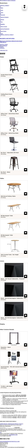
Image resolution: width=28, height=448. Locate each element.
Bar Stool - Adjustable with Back (10, 152)
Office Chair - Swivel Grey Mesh (9, 133)
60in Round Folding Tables (8, 196)
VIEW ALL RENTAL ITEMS (7, 34)
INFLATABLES (3, 0)
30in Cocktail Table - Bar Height (10, 254)
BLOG (12, 423)
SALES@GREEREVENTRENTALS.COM (9, 441)
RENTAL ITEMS (4, 44)
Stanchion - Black (6, 347)
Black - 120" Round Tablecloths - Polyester (13, 278)
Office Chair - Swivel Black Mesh (10, 113)
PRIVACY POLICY (18, 423)
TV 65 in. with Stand (6, 386)
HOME (1, 423)
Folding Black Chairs (6, 94)
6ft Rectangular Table (7, 235)
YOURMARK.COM (13, 434)
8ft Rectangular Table (7, 215)
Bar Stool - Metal (5, 172)
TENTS (9, 0)
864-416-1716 (4, 50)
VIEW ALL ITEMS (4, 5)
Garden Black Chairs (6, 74)
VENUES (13, 0)
